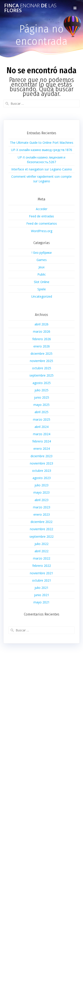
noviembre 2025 (41, 361)
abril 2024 (41, 427)
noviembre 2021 (41, 573)
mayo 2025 (41, 405)
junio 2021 (41, 595)
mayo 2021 (41, 602)
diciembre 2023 (41, 456)
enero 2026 (41, 346)
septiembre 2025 (41, 375)
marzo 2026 (41, 331)
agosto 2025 (42, 383)
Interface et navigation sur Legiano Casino (41, 169)
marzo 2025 (41, 419)
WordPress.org (41, 231)
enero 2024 (41, 448)
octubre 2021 (41, 580)
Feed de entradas (41, 216)
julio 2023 (41, 485)
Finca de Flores (30, 8)
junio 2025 (41, 397)
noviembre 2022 (41, 529)
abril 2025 (41, 412)
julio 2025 (41, 390)
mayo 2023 (41, 492)
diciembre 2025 (41, 353)
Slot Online (41, 282)
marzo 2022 (41, 558)
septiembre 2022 (41, 536)
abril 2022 (41, 551)
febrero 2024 (41, 441)
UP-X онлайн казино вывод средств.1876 (41, 150)
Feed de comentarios (41, 223)
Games (42, 260)
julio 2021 (41, 588)
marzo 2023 (41, 507)
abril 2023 (41, 500)
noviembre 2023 (41, 463)
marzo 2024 (41, 434)
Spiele (41, 289)
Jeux (41, 267)
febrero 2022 (41, 565)
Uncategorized (41, 296)
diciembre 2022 (41, 522)
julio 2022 (41, 544)
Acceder (41, 209)
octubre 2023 (41, 470)
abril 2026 (41, 324)
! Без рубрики (42, 252)
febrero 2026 (41, 339)
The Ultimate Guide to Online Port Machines (41, 142)
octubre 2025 (41, 368)
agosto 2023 (42, 478)
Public (41, 274)
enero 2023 (41, 514)
